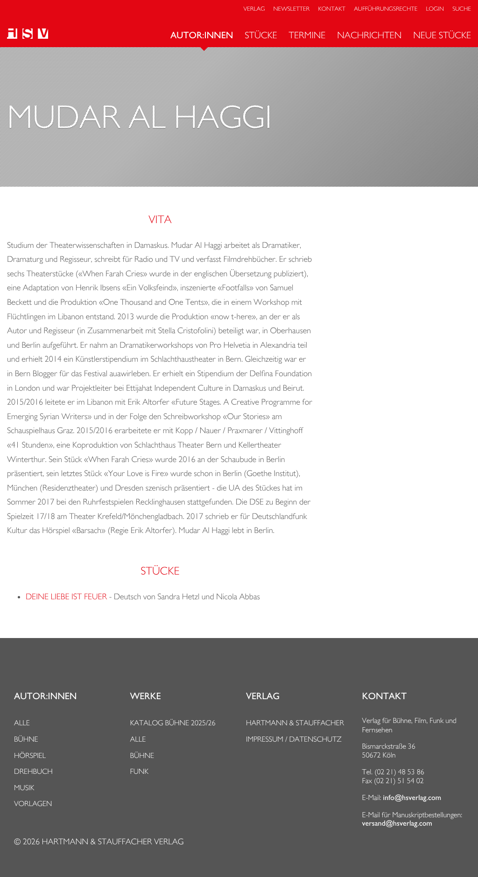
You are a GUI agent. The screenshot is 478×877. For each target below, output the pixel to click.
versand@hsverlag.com (397, 823)
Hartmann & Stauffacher (295, 722)
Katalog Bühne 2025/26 (173, 722)
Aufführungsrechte (385, 9)
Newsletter (292, 9)
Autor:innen (201, 35)
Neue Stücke (442, 35)
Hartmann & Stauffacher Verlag (112, 842)
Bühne (26, 739)
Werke (145, 696)
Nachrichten (369, 35)
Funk (139, 771)
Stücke (261, 35)
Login (435, 9)
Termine (307, 35)
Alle (22, 722)
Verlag (254, 9)
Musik (24, 787)
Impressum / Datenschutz (294, 739)
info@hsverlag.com (412, 797)
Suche (461, 9)
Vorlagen (33, 803)
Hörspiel (30, 755)
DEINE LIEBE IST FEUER (66, 597)
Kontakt (331, 9)
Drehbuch (33, 771)
